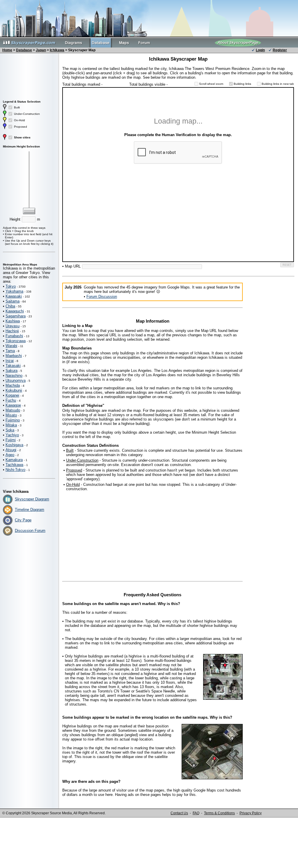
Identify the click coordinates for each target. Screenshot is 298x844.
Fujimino (13, 420)
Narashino (14, 375)
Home (7, 50)
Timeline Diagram (29, 509)
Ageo (10, 455)
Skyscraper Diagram (32, 499)
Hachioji (12, 331)
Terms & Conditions (219, 813)
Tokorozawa (16, 341)
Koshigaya (14, 445)
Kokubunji (14, 390)
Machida (13, 385)
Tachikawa (14, 465)
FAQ (196, 813)
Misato (11, 415)
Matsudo (13, 410)
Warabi (11, 346)
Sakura (11, 370)
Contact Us (179, 813)
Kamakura (14, 460)
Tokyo (11, 286)
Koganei (12, 395)
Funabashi (14, 336)
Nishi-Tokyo (15, 469)
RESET (287, 264)
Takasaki (13, 365)
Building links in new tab (278, 83)
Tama (10, 351)
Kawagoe (13, 405)
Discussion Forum (30, 530)
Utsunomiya (16, 380)
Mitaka (11, 425)
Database (24, 50)
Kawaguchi (15, 311)
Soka (10, 430)
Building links (242, 83)
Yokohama (14, 291)
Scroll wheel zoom (211, 83)
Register (280, 50)
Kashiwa (13, 321)
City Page (23, 520)
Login (260, 50)
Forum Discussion (101, 296)
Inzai (10, 360)
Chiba (10, 306)
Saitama (12, 301)
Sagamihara (16, 316)
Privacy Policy (251, 813)
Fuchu (11, 400)
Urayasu (12, 326)
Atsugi (11, 450)
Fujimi (11, 440)
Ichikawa (57, 50)
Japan (41, 50)
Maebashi (14, 356)
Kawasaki (14, 296)
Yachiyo (12, 435)
